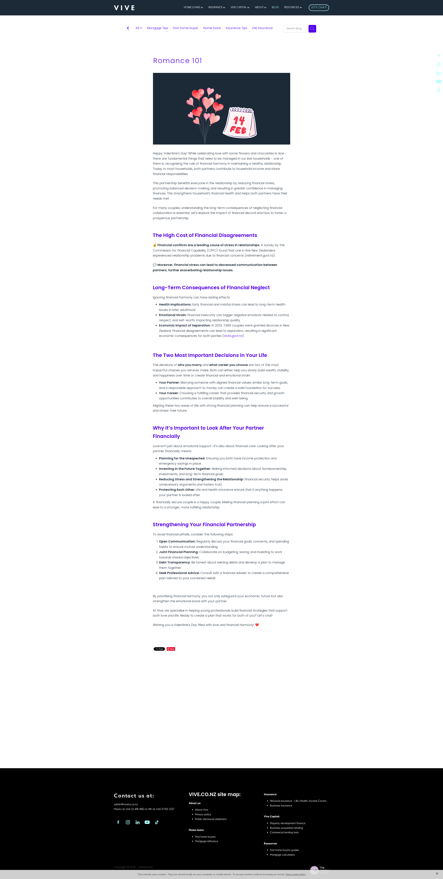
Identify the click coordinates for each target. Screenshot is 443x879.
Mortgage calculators (282, 854)
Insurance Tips (236, 28)
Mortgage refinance (206, 841)
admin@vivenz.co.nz (126, 804)
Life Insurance (262, 28)
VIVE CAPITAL (239, 8)
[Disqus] (221, 705)
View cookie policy (296, 874)
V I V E (124, 7)
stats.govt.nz (233, 336)
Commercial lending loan (284, 832)
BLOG (275, 8)
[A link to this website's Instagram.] (438, 64)
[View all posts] (128, 28)
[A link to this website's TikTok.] (438, 90)
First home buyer (185, 28)
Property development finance (287, 823)
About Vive (201, 809)
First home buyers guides (284, 850)
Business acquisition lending (286, 827)
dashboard (145, 867)
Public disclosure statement (211, 819)
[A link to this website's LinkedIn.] (438, 73)
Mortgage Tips (157, 28)
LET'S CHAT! (319, 8)
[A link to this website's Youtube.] (438, 81)
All (138, 28)
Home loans (212, 28)
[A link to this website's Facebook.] (438, 55)
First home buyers (205, 836)
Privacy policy (203, 814)
